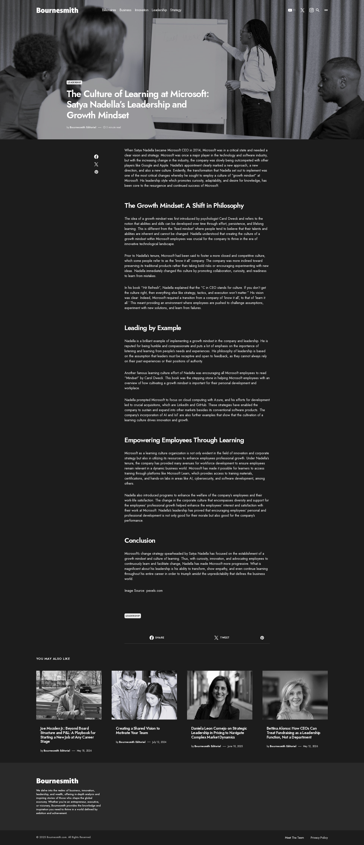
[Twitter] (302, 10)
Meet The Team (294, 837)
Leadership (74, 82)
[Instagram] (311, 10)
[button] (317, 10)
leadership (133, 615)
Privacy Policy (319, 837)
